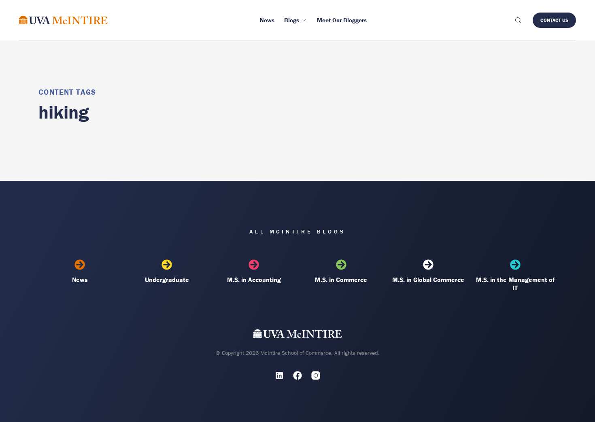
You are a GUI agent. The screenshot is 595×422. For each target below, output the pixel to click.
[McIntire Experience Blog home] (63, 20)
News (80, 280)
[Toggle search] (518, 20)
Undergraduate (167, 280)
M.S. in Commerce (341, 280)
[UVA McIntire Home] (297, 335)
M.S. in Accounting (254, 280)
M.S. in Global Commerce (428, 280)
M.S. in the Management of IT (515, 284)
